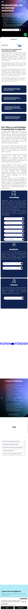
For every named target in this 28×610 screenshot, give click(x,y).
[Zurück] (2, 398)
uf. (3, 2)
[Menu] (24, 2)
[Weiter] (26, 398)
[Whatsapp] (25, 34)
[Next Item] (23, 45)
